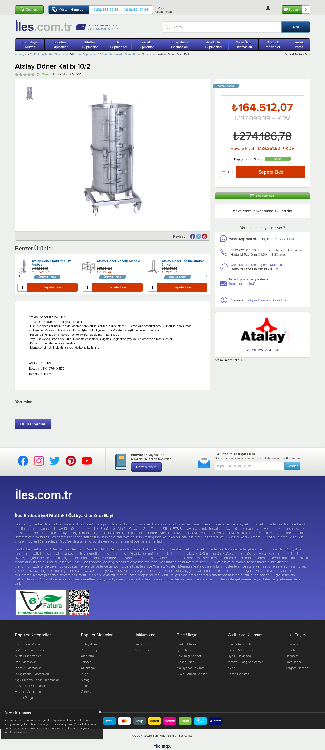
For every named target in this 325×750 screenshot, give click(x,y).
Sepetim (291, 650)
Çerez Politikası (239, 673)
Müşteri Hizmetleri (72, 9)
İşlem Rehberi (186, 650)
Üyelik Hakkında (239, 656)
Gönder (292, 466)
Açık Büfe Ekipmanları (213, 44)
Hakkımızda (142, 644)
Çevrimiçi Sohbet (189, 656)
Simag (85, 679)
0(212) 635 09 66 (105, 9)
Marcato (86, 685)
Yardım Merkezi (188, 644)
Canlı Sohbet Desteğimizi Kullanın (256, 264)
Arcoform (87, 656)
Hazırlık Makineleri (273, 44)
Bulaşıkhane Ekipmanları (179, 44)
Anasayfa (292, 644)
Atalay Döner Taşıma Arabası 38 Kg (183, 263)
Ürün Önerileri (33, 424)
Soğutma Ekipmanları (60, 44)
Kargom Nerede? (298, 667)
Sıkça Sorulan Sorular (192, 673)
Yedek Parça (299, 44)
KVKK (232, 667)
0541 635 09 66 (282, 238)
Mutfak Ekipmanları (90, 44)
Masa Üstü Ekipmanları (243, 44)
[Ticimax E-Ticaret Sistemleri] (162, 746)
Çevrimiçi (32, 9)
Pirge (84, 673)
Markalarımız (142, 650)
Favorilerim (293, 662)
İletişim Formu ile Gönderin (267, 300)
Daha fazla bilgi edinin (101, 28)
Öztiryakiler (89, 644)
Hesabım (292, 656)
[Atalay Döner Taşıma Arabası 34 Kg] (88, 267)
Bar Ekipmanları (118, 44)
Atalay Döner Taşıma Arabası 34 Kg (118, 263)
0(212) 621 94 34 (136, 9)
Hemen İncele (146, 467)
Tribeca (86, 662)
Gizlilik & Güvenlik (240, 650)
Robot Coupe (90, 650)
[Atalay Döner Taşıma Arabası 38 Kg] (153, 263)
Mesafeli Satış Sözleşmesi (246, 662)
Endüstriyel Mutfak (30, 44)
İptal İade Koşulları (240, 644)
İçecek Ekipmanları (146, 44)
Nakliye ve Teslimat (190, 667)
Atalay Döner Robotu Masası (53, 261)
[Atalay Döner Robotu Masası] (23, 267)
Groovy (86, 691)
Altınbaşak (88, 667)
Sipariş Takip (185, 662)
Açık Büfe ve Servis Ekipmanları (37, 679)
